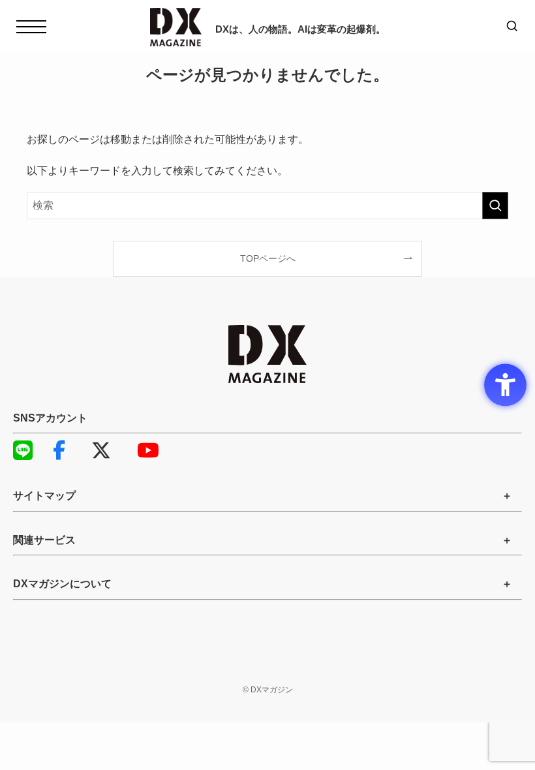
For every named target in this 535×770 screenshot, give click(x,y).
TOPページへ (268, 258)
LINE (29, 450)
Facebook (68, 450)
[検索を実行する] (495, 205)
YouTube (153, 450)
